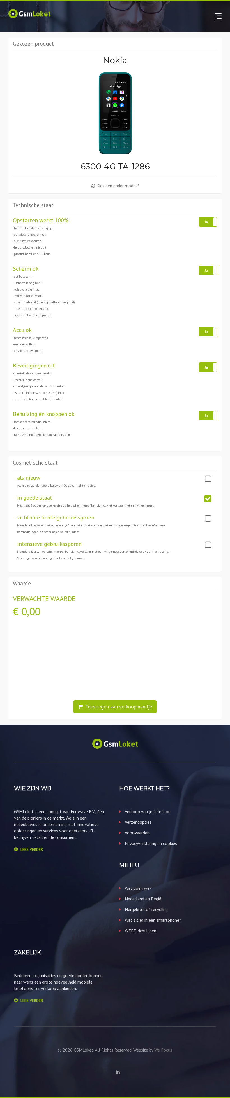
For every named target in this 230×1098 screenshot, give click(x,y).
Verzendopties (137, 822)
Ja (206, 221)
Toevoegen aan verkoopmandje (117, 706)
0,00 (30, 611)
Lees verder (31, 849)
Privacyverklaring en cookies (150, 843)
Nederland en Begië (142, 899)
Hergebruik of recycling (146, 909)
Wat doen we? (137, 888)
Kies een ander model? (117, 185)
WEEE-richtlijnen (140, 930)
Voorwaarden (137, 832)
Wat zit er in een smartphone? (152, 920)
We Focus (163, 1050)
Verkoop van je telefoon (147, 811)
